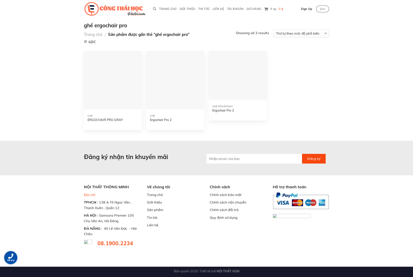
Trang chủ (93, 34)
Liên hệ (152, 225)
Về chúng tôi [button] (158, 186)
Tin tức (152, 217)
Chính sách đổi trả (224, 210)
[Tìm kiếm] (154, 9)
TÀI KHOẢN (235, 9)
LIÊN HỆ (218, 9)
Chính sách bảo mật (226, 195)
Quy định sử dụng (223, 217)
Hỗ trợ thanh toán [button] (289, 186)
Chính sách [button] (220, 186)
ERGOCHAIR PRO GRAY (105, 120)
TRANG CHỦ (167, 9)
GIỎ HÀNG (254, 9)
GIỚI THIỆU (187, 9)
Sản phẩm (155, 210)
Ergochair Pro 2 (161, 120)
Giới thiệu (154, 202)
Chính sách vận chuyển (228, 202)
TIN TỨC (204, 9)
